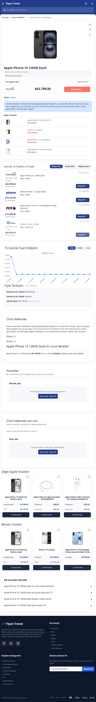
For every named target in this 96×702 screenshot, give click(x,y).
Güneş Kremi (7, 684)
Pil (4, 677)
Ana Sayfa (5, 17)
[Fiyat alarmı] (90, 24)
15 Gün (71, 248)
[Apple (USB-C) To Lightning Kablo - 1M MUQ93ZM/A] (46, 485)
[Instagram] (18, 643)
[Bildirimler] (86, 3)
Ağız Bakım (7, 668)
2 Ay (88, 248)
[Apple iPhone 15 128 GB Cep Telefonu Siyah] (16, 485)
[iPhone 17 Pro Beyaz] (46, 538)
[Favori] (90, 29)
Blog (52, 632)
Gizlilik (53, 638)
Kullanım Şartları (57, 645)
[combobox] (48, 10)
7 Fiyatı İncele (16, 515)
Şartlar (63, 697)
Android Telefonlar (9, 671)
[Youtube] (11, 643)
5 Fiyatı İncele (47, 515)
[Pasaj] (11, 223)
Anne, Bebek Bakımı (10, 664)
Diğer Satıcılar (83, 82)
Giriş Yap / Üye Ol (48, 396)
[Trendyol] (10, 88)
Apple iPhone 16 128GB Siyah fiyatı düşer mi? (48, 605)
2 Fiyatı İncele (47, 567)
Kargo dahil (69, 166)
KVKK (53, 642)
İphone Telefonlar (18, 17)
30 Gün (80, 248)
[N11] (11, 208)
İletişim (53, 635)
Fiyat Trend (13, 3)
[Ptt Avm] (11, 193)
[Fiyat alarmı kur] (28, 477)
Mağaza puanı (84, 166)
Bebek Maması (8, 681)
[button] (3, 3)
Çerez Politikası (56, 648)
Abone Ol (88, 669)
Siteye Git (76, 89)
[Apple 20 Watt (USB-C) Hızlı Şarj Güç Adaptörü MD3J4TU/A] (77, 485)
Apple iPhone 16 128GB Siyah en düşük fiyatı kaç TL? (48, 593)
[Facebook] (4, 643)
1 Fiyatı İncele (77, 567)
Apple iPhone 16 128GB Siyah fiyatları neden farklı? (48, 599)
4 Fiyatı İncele (77, 515)
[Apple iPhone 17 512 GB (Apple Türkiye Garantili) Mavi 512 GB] (77, 538)
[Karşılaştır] (90, 34)
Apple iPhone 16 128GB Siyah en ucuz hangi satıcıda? (48, 586)
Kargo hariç (56, 166)
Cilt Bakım (6, 674)
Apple (13, 97)
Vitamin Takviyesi (9, 661)
